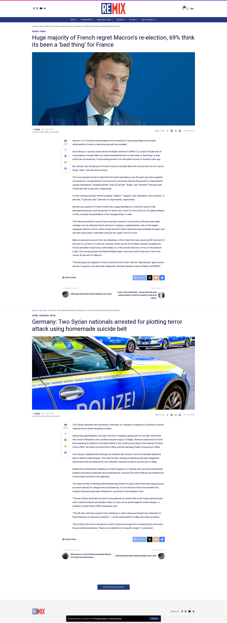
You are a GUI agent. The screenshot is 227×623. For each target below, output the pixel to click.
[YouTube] (41, 8)
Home (34, 26)
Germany (44, 315)
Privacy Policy (101, 618)
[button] (154, 618)
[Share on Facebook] (167, 131)
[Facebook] (34, 8)
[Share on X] (172, 131)
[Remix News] (113, 8)
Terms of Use (116, 618)
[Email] (176, 131)
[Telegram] (44, 8)
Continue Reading (113, 587)
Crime (35, 315)
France (35, 31)
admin (37, 129)
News (43, 31)
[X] (37, 8)
